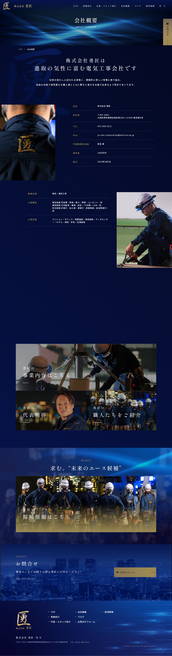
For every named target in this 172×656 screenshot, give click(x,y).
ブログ (138, 6)
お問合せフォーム (86, 622)
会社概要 (125, 6)
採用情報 (150, 6)
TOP (75, 6)
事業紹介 (87, 6)
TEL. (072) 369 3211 (26, 578)
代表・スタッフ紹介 (106, 6)
